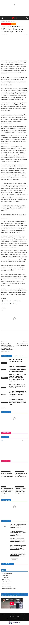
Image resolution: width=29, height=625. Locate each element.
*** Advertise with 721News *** (19, 615)
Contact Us (17, 616)
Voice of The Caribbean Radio (9, 588)
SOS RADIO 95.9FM (6, 584)
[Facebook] (2, 37)
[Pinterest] (9, 37)
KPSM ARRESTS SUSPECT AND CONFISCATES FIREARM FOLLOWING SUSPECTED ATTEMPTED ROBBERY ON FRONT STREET (17, 378)
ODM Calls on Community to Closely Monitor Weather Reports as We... (21, 475)
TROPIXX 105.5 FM (6, 586)
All (6, 521)
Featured (11, 521)
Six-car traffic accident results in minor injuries (22, 344)
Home (2, 21)
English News (4, 363)
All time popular (18, 521)
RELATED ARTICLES (6, 356)
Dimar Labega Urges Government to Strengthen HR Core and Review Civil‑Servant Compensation (18, 547)
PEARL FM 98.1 (5, 577)
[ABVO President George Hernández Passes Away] (4, 361)
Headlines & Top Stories (10, 21)
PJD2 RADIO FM (5, 579)
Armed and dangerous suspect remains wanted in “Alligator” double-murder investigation (18, 533)
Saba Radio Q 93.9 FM (7, 582)
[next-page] (4, 408)
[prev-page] (2, 408)
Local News (14, 23)
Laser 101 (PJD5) (6, 575)
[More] (15, 37)
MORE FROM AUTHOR (18, 356)
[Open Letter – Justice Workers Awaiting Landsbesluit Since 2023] (4, 540)
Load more (14, 559)
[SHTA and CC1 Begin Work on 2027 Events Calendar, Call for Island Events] (4, 386)
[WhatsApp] (12, 37)
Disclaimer (12, 616)
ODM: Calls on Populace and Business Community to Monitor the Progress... (7, 475)
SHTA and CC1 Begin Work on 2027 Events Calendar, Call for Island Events (17, 386)
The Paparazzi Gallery (7, 615)
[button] (2, 18)
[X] (6, 37)
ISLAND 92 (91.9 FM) (7, 573)
